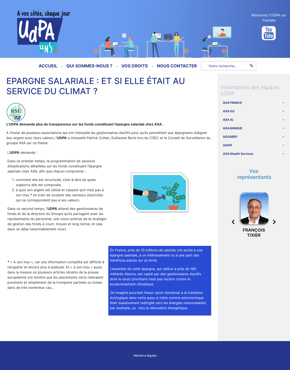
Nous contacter (177, 65)
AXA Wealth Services (238, 153)
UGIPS (227, 145)
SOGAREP (230, 136)
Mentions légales (145, 355)
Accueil (48, 65)
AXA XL (228, 119)
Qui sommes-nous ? (89, 65)
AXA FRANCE (232, 102)
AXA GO (229, 111)
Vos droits (134, 65)
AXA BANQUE (232, 128)
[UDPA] (35, 26)
